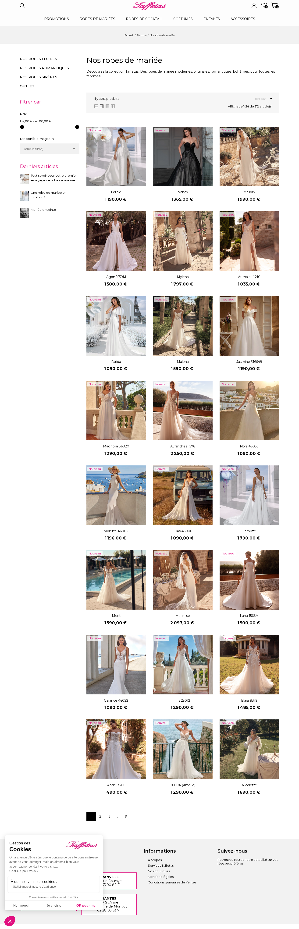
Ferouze (249, 531)
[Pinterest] (246, 873)
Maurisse (182, 616)
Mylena (183, 277)
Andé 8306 (116, 785)
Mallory (249, 192)
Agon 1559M (116, 277)
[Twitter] (259, 873)
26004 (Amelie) (182, 785)
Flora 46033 (249, 446)
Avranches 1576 (182, 446)
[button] (9, 921)
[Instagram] (220, 873)
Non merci (20, 905)
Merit (116, 616)
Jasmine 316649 (249, 362)
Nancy (183, 192)
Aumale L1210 (249, 277)
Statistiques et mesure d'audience (34, 886)
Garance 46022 (116, 700)
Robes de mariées (97, 19)
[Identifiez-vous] (254, 5)
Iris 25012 (182, 700)
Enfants (211, 19)
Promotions (56, 19)
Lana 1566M (249, 616)
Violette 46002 (116, 531)
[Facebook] (233, 873)
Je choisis (53, 905)
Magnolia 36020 (116, 446)
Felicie (116, 192)
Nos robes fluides (38, 59)
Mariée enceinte (43, 209)
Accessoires (243, 19)
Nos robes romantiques (44, 68)
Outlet (27, 86)
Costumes (183, 19)
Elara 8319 (249, 700)
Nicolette (249, 785)
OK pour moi (86, 905)
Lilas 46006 (183, 531)
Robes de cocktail (144, 19)
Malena (183, 362)
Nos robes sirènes (38, 77)
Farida (116, 362)
